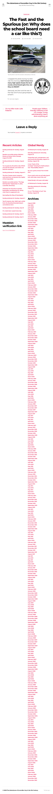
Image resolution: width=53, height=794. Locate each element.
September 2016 (32, 435)
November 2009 (32, 595)
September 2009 (32, 599)
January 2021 (31, 334)
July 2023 (30, 275)
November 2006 (32, 665)
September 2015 (32, 458)
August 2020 (31, 343)
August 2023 (31, 273)
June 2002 (31, 766)
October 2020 (32, 339)
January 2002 (32, 776)
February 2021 (32, 332)
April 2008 (31, 632)
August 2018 (31, 390)
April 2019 (30, 374)
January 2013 (31, 521)
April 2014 (30, 491)
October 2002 (32, 759)
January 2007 (32, 661)
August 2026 (31, 203)
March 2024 (31, 259)
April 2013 (30, 515)
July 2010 (30, 579)
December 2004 (32, 710)
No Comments (38, 38)
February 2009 (32, 612)
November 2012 (32, 525)
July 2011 (30, 556)
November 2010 (32, 571)
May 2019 (30, 373)
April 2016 (30, 445)
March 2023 (31, 283)
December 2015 (32, 452)
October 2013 (32, 503)
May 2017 (30, 419)
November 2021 (32, 314)
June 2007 (31, 651)
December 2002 (32, 755)
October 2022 (32, 293)
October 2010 (32, 573)
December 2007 (32, 640)
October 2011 (31, 550)
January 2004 (32, 729)
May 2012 (30, 536)
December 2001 (32, 778)
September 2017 (32, 412)
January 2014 (31, 497)
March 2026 (31, 213)
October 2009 (32, 597)
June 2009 (31, 605)
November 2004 (32, 712)
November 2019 (32, 361)
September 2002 (32, 761)
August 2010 (31, 577)
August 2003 (31, 739)
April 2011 (30, 562)
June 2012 (31, 534)
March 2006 (31, 681)
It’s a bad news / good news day (12, 211)
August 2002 (31, 762)
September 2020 (32, 341)
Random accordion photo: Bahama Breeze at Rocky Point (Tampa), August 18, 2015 (13, 156)
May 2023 (30, 279)
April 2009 (31, 608)
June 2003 (31, 743)
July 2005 (30, 696)
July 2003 (30, 741)
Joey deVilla (17, 38)
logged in (18, 132)
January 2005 (32, 708)
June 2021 (31, 324)
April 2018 (30, 398)
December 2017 (32, 406)
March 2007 (31, 657)
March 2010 (31, 587)
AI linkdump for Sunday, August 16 (38, 183)
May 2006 (30, 677)
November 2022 (32, 291)
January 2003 (32, 753)
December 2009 (32, 593)
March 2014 (31, 493)
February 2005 (32, 706)
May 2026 (30, 209)
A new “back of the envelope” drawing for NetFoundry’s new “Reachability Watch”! (38, 165)
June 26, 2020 (27, 38)
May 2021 (30, 326)
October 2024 (32, 246)
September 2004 (33, 716)
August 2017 (31, 413)
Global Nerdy (36, 145)
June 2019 (31, 371)
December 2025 (32, 218)
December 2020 (32, 335)
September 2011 (32, 552)
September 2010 (32, 575)
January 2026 (32, 217)
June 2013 (31, 511)
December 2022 (32, 289)
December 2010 (32, 569)
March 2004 (31, 727)
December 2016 (32, 429)
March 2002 (31, 772)
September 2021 (32, 318)
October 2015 (32, 456)
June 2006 (31, 675)
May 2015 (30, 466)
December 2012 (32, 523)
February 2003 (32, 751)
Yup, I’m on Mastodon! (9, 230)
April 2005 (31, 702)
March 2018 (31, 400)
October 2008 (32, 620)
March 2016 (31, 447)
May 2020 (30, 349)
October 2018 (32, 386)
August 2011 (31, 554)
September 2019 (32, 365)
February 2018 (32, 402)
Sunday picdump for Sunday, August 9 (14, 172)
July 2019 (30, 369)
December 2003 (32, 731)
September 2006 (32, 669)
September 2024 (32, 248)
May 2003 (30, 745)
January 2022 (32, 310)
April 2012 (30, 538)
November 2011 (32, 548)
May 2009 (30, 606)
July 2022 (30, 298)
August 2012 (31, 530)
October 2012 (32, 527)
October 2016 (32, 433)
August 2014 (31, 484)
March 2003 (31, 749)
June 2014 (31, 488)
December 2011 (32, 546)
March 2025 (31, 236)
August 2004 (31, 718)
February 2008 (32, 636)
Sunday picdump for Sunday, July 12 (13, 217)
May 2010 (30, 583)
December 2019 (32, 359)
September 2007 (32, 645)
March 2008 (31, 634)
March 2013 (31, 517)
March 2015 (31, 470)
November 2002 (32, 757)
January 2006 (32, 684)
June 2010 (31, 581)
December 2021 (32, 312)
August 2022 (31, 296)
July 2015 (30, 462)
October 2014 (32, 480)
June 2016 (31, 441)
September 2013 (32, 505)
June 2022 (31, 300)
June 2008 (31, 628)
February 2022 (32, 308)
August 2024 (31, 250)
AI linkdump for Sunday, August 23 (38, 149)
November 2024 (32, 244)
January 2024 (32, 263)
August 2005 (31, 694)
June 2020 (31, 347)
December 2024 (32, 242)
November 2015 (32, 454)
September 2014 (32, 482)
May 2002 (30, 768)
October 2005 (32, 690)
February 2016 (32, 449)
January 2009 (32, 614)
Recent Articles (12, 145)
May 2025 (30, 232)
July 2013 (30, 509)
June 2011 (30, 558)
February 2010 (32, 589)
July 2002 (30, 764)
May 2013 (30, 513)
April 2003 (31, 747)
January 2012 (31, 544)
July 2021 (30, 322)
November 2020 (32, 337)
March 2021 (31, 330)
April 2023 (31, 281)
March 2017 (31, 423)
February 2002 (32, 774)
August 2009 (31, 601)
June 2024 (31, 254)
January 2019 (31, 380)
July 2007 (30, 649)
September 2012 (32, 528)
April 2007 (31, 655)
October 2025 (32, 222)
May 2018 (30, 396)
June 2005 (31, 698)
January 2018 (31, 404)
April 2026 (31, 211)
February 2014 (32, 495)
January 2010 (31, 591)
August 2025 (31, 226)
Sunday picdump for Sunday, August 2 (14, 198)
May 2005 (30, 700)
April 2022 (31, 304)
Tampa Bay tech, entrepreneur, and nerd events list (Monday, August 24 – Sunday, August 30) (39, 159)
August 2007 (31, 647)
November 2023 (32, 267)
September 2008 (33, 622)
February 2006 (32, 683)
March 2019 (31, 376)
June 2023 (31, 277)
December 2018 (32, 382)
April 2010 (30, 585)
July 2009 (30, 603)
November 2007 (32, 642)
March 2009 (31, 610)
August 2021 (31, 320)
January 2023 (32, 287)
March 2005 (31, 704)
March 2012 (31, 540)
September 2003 (32, 737)
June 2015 (31, 464)
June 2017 (31, 417)
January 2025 (32, 240)
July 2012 (30, 532)
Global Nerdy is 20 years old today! (38, 180)
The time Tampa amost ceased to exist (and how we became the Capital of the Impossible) (14, 177)
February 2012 (32, 542)
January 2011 (31, 567)
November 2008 (32, 618)
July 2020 (30, 345)
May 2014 (30, 489)
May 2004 (31, 723)
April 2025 (31, 234)
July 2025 (30, 228)
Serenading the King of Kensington (13, 195)
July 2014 (30, 486)
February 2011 (32, 566)
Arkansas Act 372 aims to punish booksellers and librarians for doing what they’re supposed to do (13, 190)
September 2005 (32, 692)
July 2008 (30, 626)
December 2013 (32, 499)
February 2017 (32, 425)
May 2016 (30, 443)
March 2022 (31, 306)
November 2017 (32, 408)
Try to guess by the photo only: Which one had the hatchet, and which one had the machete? (14, 167)
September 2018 (32, 388)
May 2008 (31, 630)
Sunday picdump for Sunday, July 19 (13, 214)
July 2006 (30, 673)
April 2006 (31, 679)
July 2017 (30, 415)
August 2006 (31, 671)
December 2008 (32, 616)
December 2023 (32, 265)
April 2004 (31, 725)
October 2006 (32, 667)
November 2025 (32, 220)
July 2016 (30, 439)
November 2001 (32, 780)
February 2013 (32, 519)
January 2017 (31, 427)
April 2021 (30, 328)
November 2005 (32, 688)
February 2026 (32, 215)
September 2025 (32, 224)
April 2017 (30, 421)
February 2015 (32, 472)
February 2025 (32, 238)
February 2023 (32, 285)
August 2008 (31, 624)
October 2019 (32, 363)
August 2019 (31, 367)
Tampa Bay (26, 14)
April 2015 (30, 468)
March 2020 (31, 353)
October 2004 (32, 714)
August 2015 (31, 460)
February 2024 (32, 261)
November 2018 (32, 384)
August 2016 (31, 437)
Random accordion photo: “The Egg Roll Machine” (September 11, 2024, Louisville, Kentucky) (13, 183)
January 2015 (31, 474)
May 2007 (30, 653)
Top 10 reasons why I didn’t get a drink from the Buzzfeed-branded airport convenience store (14, 203)
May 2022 (30, 302)
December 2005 (32, 686)
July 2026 (30, 205)
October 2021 (32, 316)
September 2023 (32, 271)
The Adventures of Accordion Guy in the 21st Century (26, 3)
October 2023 (32, 269)
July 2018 (30, 392)
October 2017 (32, 410)
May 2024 (30, 256)
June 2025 (31, 230)
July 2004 (30, 720)
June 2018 (31, 394)
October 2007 (32, 644)
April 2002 (31, 770)
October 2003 (32, 735)
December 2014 (32, 476)
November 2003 (32, 733)
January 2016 (31, 450)
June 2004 (31, 722)
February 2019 (32, 378)
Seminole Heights (14, 99)
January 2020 (32, 357)
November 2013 (32, 501)
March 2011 (31, 564)
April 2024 (31, 257)
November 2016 (32, 431)
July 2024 (30, 252)
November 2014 (32, 478)
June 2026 (31, 207)
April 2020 (31, 351)
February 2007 (32, 659)
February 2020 (32, 355)
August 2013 (31, 507)
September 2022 (32, 295)
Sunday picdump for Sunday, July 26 (13, 208)
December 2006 (32, 663)
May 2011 (30, 560)
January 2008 (32, 638)
